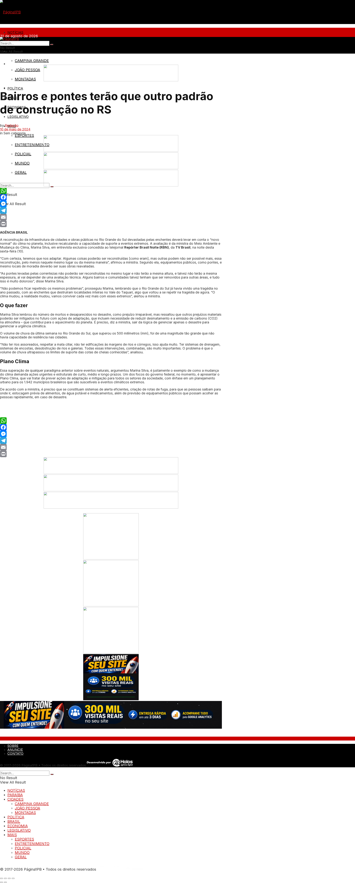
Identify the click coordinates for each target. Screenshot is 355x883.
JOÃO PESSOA (27, 70)
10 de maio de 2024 (15, 129)
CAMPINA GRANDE (32, 60)
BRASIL (13, 821)
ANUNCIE (15, 750)
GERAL (21, 172)
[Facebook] (111, 197)
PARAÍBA (15, 795)
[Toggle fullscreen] (9, 878)
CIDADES (15, 799)
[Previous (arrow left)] (1, 882)
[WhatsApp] (111, 190)
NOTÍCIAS (15, 32)
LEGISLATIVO (18, 117)
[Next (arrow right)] (5, 882)
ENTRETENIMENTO (32, 144)
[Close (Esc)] (1, 878)
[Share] (5, 878)
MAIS (12, 835)
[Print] (111, 223)
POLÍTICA (15, 88)
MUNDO (22, 163)
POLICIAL (23, 154)
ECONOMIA (17, 826)
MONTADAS (25, 79)
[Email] (111, 217)
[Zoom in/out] (13, 878)
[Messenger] (111, 204)
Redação (11, 125)
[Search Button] (51, 44)
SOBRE (13, 64)
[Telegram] (111, 210)
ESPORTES (24, 135)
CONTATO (15, 753)
